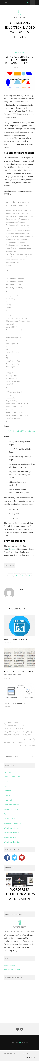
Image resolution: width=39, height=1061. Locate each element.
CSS (6, 565)
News (6, 814)
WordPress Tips (10, 837)
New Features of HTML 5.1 (16, 639)
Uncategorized (9, 819)
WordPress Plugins (11, 828)
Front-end (19, 52)
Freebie (7, 795)
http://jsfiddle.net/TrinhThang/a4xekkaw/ (20, 431)
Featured (7, 791)
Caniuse (11, 549)
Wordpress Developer (12, 823)
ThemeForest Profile (12, 969)
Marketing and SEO (12, 809)
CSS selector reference (15, 703)
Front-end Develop (11, 805)
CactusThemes (9, 965)
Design (7, 786)
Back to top (29, 1057)
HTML (12, 565)
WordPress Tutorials (12, 842)
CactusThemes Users (12, 777)
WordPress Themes (11, 833)
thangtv (21, 589)
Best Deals (8, 772)
